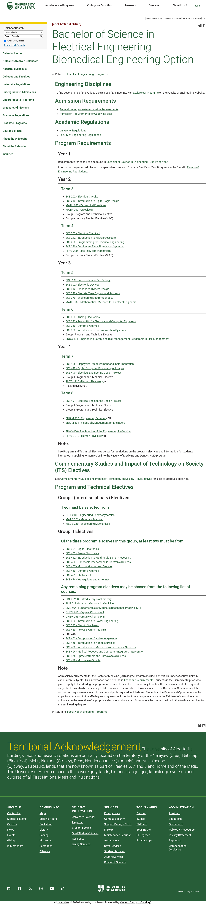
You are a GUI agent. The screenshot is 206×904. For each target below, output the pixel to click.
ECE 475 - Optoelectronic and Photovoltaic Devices (96, 655)
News (10, 829)
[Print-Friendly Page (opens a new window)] (199, 25)
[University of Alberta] (21, 6)
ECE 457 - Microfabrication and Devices (89, 566)
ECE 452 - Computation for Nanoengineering (92, 638)
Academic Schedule (15, 68)
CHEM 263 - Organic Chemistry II (85, 616)
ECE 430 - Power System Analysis (86, 629)
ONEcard (141, 824)
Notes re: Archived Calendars (20, 61)
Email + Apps (144, 840)
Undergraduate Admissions (19, 92)
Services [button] (154, 5)
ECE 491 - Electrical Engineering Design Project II (94, 400)
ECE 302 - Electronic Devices (82, 284)
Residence (78, 838)
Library (44, 829)
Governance (176, 824)
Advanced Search (14, 45)
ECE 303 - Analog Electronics (83, 317)
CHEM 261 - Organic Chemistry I (85, 612)
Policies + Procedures (182, 829)
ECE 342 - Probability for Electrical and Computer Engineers (101, 321)
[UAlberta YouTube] (52, 889)
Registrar (77, 822)
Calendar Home (12, 53)
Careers (12, 824)
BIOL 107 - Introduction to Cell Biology (88, 280)
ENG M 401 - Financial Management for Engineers (95, 422)
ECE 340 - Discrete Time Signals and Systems (93, 293)
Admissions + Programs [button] (59, 5)
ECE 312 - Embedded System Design (87, 289)
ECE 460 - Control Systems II (83, 570)
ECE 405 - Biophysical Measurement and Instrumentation (100, 363)
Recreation (46, 845)
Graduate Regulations (16, 115)
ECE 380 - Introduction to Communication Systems (96, 330)
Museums (46, 840)
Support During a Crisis (118, 824)
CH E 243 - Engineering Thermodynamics (90, 515)
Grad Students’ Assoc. (85, 833)
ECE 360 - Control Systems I (82, 325)
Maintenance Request (117, 835)
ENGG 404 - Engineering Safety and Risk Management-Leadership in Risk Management (117, 338)
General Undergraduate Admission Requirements (89, 109)
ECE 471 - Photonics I (78, 575)
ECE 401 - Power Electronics (82, 553)
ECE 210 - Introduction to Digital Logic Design (92, 200)
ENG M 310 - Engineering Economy (86, 418)
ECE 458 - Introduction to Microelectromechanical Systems (101, 647)
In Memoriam (15, 845)
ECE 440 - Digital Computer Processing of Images (95, 368)
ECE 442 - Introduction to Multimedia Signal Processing (98, 557)
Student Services (114, 851)
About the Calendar (14, 146)
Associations (112, 840)
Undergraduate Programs (18, 99)
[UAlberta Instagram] (41, 889)
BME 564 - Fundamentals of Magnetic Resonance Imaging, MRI (103, 607)
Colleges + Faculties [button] (99, 5)
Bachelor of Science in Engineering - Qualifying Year (136, 161)
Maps (43, 813)
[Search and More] (197, 6)
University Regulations (16, 84)
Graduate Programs (15, 123)
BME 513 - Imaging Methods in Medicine (90, 603)
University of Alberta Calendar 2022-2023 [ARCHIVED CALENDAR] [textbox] (174, 18)
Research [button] (130, 5)
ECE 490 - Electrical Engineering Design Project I (94, 372)
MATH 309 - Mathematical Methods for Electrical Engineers (101, 302)
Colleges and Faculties (16, 76)
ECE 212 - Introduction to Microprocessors (91, 237)
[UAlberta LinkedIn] (9, 889)
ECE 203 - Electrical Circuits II (83, 233)
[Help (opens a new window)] (203, 25)
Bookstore (46, 824)
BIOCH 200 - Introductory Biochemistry (89, 599)
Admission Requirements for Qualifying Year (86, 113)
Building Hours (48, 818)
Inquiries (8, 154)
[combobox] (176, 18)
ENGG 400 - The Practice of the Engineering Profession (98, 431)
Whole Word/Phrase (15, 41)
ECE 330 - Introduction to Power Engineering (92, 621)
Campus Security (114, 818)
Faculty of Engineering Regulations (80, 134)
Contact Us (14, 813)
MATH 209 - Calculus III (79, 209)
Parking (44, 835)
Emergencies (112, 813)
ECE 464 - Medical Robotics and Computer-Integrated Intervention (105, 651)
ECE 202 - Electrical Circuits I (82, 196)
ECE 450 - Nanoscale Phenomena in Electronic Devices (98, 562)
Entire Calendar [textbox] (11, 32)
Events (11, 835)
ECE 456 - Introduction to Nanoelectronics (90, 642)
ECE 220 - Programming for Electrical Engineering (95, 242)
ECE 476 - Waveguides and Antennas (88, 579)
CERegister (143, 835)
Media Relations (17, 818)
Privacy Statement (180, 835)
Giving (11, 840)
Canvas (141, 813)
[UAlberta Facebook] (19, 889)
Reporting (175, 840)
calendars (63, 902)
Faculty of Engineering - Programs (87, 74)
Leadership (175, 818)
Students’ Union (81, 827)
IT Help (108, 829)
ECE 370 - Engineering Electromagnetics (89, 297)
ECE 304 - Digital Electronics (82, 548)
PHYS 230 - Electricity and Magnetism (88, 250)
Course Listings (12, 130)
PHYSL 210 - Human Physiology (85, 381)
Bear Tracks (143, 829)
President (174, 813)
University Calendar (83, 817)
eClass (140, 818)
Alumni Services (114, 856)
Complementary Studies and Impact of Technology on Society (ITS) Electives (106, 478)
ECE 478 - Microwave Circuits (83, 660)
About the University (15, 138)
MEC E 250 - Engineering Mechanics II (88, 523)
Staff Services (112, 845)
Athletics (45, 851)
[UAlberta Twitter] (30, 889)
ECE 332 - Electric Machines (82, 625)
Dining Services (81, 844)
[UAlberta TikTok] (62, 889)
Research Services (115, 862)
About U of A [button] (180, 5)
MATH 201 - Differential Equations (86, 205)
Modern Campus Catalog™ (135, 902)
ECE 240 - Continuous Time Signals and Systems (95, 246)
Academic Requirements (138, 680)
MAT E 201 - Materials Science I (84, 519)
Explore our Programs (146, 92)
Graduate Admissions (16, 107)
